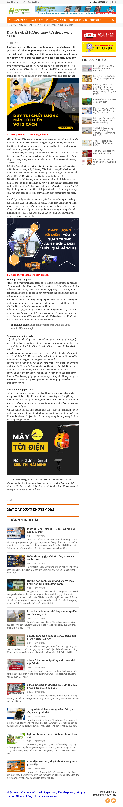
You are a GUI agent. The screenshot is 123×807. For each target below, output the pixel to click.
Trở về (9, 500)
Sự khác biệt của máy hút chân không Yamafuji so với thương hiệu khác (104, 131)
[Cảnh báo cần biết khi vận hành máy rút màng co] (87, 161)
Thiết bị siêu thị (32, 25)
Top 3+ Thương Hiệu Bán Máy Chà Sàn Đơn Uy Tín (103, 143)
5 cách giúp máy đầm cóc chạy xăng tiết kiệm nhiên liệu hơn (51, 637)
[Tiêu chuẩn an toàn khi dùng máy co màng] (87, 153)
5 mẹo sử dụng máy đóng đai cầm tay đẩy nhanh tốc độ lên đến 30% (52, 686)
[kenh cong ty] (99, 35)
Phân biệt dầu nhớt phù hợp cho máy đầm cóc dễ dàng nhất (52, 613)
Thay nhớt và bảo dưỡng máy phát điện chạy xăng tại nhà (51, 711)
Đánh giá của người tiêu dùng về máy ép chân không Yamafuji (104, 120)
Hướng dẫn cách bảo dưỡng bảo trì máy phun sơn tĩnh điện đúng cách (51, 582)
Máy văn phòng (58, 20)
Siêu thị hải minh (13, 2)
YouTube (113, 800)
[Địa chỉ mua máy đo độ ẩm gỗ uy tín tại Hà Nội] (87, 78)
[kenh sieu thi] (99, 47)
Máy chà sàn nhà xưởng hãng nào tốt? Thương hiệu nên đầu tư (104, 110)
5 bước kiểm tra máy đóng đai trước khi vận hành (51, 662)
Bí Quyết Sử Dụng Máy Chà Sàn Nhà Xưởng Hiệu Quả (103, 68)
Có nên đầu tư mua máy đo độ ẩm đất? (104, 100)
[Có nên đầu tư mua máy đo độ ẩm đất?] (87, 101)
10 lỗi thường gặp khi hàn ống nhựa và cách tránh (50, 558)
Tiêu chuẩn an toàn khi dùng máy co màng (104, 152)
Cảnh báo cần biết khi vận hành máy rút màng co (104, 161)
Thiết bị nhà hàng (78, 20)
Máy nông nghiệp (39, 20)
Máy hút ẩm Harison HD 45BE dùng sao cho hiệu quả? (51, 530)
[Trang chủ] (9, 20)
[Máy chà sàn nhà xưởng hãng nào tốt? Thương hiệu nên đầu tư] (87, 110)
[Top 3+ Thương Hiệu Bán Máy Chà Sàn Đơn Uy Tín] (87, 143)
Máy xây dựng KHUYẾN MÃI (30, 509)
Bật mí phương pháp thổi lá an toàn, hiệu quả (52, 735)
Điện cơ (47, 25)
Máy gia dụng (15, 25)
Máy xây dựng (21, 20)
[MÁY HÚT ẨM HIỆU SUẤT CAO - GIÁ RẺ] (75, 10)
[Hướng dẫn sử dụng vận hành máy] (19, 11)
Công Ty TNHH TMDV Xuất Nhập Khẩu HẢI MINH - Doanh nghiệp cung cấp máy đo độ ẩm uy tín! (104, 89)
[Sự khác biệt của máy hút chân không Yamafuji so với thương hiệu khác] (87, 130)
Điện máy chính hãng (30, 2)
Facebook (107, 800)
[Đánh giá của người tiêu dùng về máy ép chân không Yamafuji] (87, 120)
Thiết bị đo (95, 20)
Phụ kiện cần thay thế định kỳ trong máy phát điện (52, 763)
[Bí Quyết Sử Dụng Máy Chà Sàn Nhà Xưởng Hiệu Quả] (87, 68)
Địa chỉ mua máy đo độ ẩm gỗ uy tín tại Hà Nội (104, 77)
